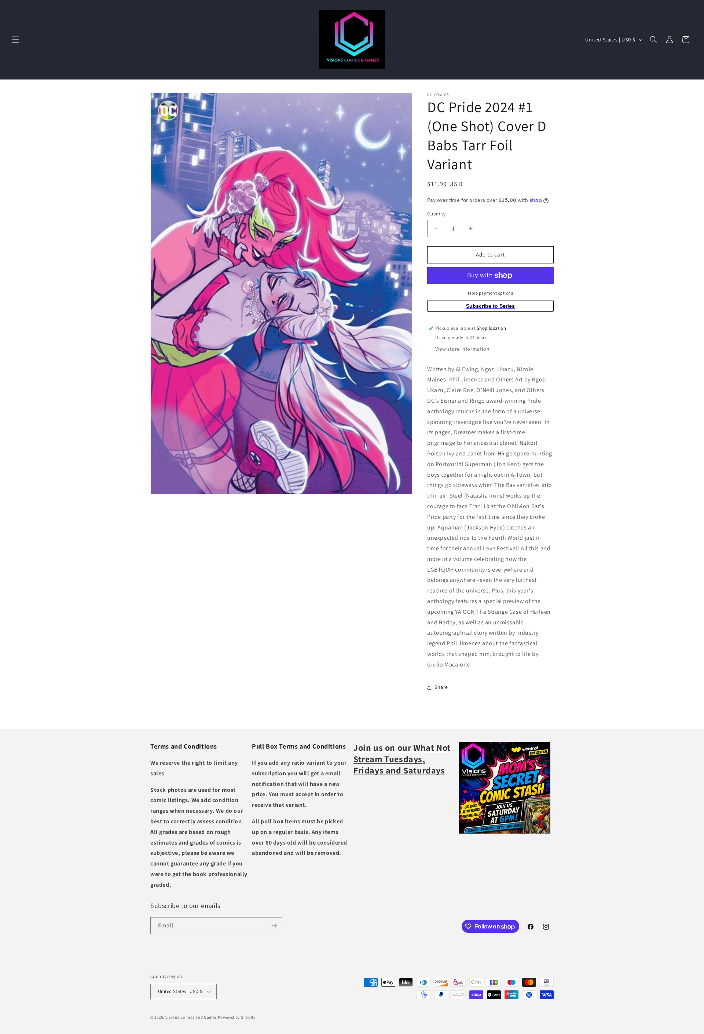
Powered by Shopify (237, 1017)
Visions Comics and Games (191, 1017)
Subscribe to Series (490, 306)
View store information (462, 349)
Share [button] (441, 687)
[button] (15, 40)
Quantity (436, 214)
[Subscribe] (274, 925)
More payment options (490, 293)
